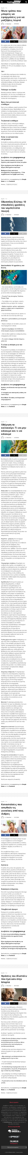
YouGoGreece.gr (8, 1122)
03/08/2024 (16, 214)
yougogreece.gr (19, 157)
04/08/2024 (16, 23)
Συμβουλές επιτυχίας (12, 184)
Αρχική (2, 8)
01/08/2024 (16, 437)
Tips (6, 8)
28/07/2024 (16, 985)
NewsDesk (9, 23)
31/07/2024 (16, 817)
